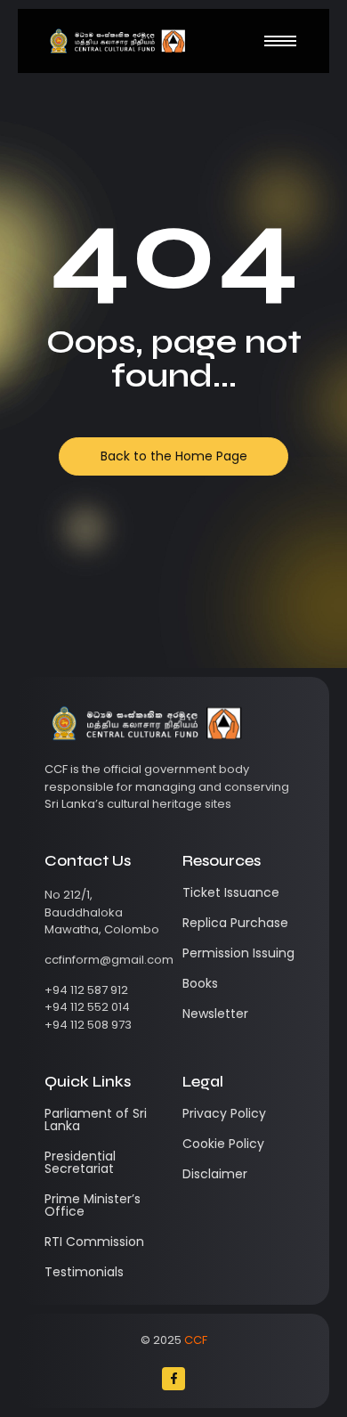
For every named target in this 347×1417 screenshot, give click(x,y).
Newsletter (215, 1013)
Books (200, 983)
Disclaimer (214, 1174)
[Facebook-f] (173, 1378)
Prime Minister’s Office (92, 1205)
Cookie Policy (223, 1143)
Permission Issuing (238, 953)
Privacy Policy (224, 1113)
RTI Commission (94, 1241)
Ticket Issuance (230, 892)
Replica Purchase (235, 923)
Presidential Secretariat (80, 1162)
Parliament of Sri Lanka (95, 1119)
